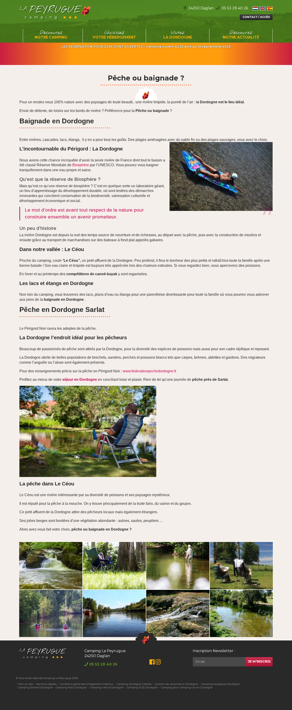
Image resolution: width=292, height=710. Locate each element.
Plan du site (25, 684)
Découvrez (51, 35)
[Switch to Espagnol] (270, 8)
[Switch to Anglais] (262, 8)
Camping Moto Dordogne (71, 687)
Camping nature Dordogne (107, 687)
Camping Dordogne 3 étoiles (134, 684)
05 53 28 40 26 (234, 8)
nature (126, 209)
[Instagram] (158, 663)
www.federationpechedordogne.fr (149, 371)
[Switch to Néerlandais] (255, 8)
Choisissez (114, 35)
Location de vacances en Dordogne (176, 684)
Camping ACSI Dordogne (142, 687)
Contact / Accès (256, 17)
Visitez (177, 35)
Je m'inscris (259, 661)
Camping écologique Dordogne (220, 684)
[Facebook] (152, 663)
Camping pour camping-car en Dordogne (187, 687)
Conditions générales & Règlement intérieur (87, 684)
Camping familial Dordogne (35, 687)
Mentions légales (46, 684)
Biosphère (80, 165)
